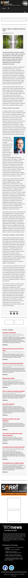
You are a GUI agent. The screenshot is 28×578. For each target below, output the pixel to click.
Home (4, 8)
